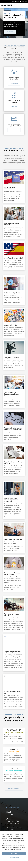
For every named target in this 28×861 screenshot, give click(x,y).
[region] (14, 846)
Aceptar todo (14, 853)
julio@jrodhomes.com (12, 807)
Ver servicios (10, 32)
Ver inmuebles (14, 83)
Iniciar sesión (16, 1)
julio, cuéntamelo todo (14, 788)
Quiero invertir (14, 130)
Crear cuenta (24, 1)
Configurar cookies (14, 857)
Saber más (14, 106)
